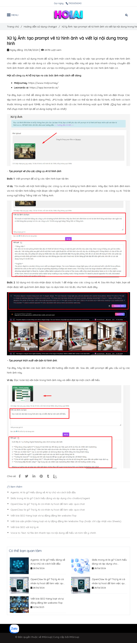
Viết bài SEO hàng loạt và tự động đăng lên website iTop (44, 515)
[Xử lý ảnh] (19, 476)
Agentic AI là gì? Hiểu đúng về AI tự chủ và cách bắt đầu (43, 492)
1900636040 (75, 3)
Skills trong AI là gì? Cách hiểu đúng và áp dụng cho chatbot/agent (50, 498)
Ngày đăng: (16, 50)
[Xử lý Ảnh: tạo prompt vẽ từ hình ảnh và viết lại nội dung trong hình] (68, 14)
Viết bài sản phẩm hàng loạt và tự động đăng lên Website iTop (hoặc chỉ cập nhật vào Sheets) (66, 521)
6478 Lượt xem (52, 50)
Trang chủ (13, 26)
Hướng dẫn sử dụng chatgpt (40, 26)
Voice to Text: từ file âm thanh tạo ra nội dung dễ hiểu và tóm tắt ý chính (53, 532)
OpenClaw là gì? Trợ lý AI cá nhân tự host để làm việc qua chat (48, 504)
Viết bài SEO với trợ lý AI (25, 527)
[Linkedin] (34, 476)
